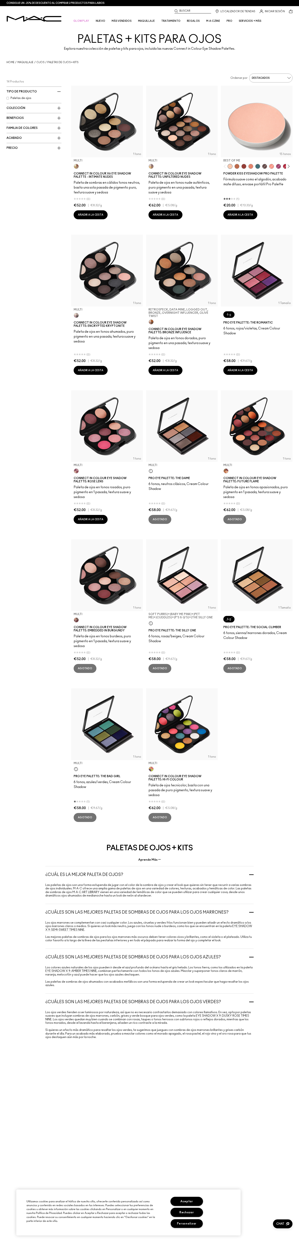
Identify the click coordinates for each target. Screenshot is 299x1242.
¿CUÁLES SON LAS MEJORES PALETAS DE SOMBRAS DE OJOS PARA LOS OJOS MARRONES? (137, 912)
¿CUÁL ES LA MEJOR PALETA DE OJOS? (84, 875)
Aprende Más (147, 859)
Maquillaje (25, 62)
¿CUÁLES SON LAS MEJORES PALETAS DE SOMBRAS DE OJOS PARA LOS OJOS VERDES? (133, 1002)
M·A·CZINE (213, 21)
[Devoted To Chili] (244, 166)
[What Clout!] (237, 166)
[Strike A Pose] (271, 166)
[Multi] (76, 166)
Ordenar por (239, 78)
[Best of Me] (230, 166)
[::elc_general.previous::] (225, 166)
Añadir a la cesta (90, 215)
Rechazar (186, 1212)
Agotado (160, 519)
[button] (283, 1224)
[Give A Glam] (264, 166)
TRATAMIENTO (170, 21)
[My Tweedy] (250, 166)
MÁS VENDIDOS (122, 21)
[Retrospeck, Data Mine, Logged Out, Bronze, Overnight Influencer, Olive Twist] (151, 322)
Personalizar (187, 1223)
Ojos (40, 62)
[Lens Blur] (278, 166)
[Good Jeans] (257, 166)
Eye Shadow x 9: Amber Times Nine (71, 971)
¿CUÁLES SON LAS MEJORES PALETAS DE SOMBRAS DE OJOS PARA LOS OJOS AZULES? (133, 957)
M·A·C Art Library (85, 892)
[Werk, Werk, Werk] (285, 166)
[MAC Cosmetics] (34, 19)
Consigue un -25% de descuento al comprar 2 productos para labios (56, 3)
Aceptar (186, 1201)
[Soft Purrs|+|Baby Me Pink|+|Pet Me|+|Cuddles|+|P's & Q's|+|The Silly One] (150, 623)
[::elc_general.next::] (288, 166)
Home (10, 62)
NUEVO (100, 21)
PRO (229, 21)
